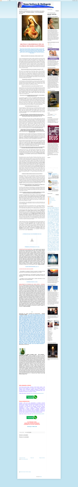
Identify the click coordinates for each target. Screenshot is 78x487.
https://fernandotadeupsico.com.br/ (38, 413)
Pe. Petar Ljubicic (55, 240)
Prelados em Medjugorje (55, 242)
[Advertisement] (29, 382)
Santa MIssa (53, 246)
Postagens (50, 43)
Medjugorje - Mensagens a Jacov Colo (54, 228)
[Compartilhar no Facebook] (29, 432)
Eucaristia (51, 216)
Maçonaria (53, 223)
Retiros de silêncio (56, 245)
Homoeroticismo (49, 219)
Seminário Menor (49, 247)
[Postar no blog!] (28, 432)
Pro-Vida (54, 243)
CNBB (48, 211)
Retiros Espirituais (50, 245)
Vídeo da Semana (53, 250)
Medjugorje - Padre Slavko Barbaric (52, 230)
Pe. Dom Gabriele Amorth (54, 237)
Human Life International (50, 220)
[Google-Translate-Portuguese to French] (50, 168)
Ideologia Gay (55, 220)
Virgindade (52, 249)
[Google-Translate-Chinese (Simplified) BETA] (49, 168)
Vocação (48, 250)
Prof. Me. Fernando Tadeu (52, 200)
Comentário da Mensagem (51, 212)
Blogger (41, 476)
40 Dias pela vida (50, 207)
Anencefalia (53, 208)
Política (51, 242)
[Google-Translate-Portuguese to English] (56, 168)
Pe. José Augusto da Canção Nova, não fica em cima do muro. (55, 174)
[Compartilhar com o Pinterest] (30, 432)
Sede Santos (57, 246)
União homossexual (54, 248)
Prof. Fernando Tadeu (51, 199)
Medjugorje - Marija (50, 227)
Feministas (57, 216)
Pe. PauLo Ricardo (51, 240)
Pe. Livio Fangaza (53, 238)
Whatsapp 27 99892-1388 (32, 426)
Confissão (57, 213)
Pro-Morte (52, 243)
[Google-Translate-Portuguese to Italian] (53, 168)
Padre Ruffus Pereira (52, 234)
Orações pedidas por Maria (51, 233)
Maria (51, 223)
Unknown (50, 201)
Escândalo (49, 216)
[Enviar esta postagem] (25, 432)
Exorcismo (54, 216)
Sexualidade (54, 247)
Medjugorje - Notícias (55, 229)
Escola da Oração (56, 215)
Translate (53, 115)
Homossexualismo (56, 219)
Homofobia (52, 219)
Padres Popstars (57, 234)
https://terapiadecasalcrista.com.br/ (37, 393)
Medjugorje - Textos (53, 231)
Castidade (50, 211)
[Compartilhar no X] (29, 432)
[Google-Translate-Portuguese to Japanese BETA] (54, 168)
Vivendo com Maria (56, 249)
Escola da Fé (52, 215)
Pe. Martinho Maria (54, 239)
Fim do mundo (57, 217)
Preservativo (49, 243)
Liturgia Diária (50, 222)
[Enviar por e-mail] (27, 432)
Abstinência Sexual (57, 207)
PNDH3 (48, 234)
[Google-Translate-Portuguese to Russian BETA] (57, 168)
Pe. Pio (58, 240)
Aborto (53, 207)
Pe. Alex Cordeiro (51, 236)
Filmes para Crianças (52, 217)
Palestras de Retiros (50, 235)
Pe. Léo (50, 239)
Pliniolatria (49, 242)
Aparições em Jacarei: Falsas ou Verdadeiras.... (55, 180)
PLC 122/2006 (57, 233)
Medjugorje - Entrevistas (55, 224)
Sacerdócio (49, 246)
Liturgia (58, 221)
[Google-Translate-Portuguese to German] (51, 168)
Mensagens (57, 232)
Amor (50, 208)
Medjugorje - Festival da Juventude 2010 (52, 225)
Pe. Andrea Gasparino (55, 236)
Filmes (48, 217)
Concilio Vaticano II (53, 213)
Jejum (58, 220)
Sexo (52, 247)
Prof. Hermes (57, 243)
